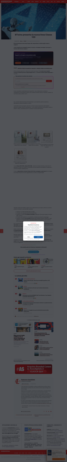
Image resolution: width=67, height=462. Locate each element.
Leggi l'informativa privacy (38, 234)
